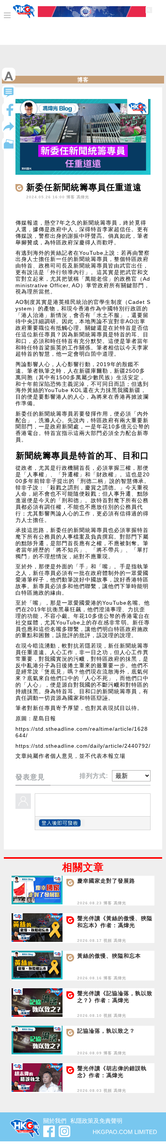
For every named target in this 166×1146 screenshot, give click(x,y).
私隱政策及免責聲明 (96, 1120)
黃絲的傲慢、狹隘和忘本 (109, 956)
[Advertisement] (83, 62)
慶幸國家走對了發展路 (106, 881)
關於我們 (54, 1120)
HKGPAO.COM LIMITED (125, 1132)
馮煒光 (82, 197)
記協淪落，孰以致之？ (106, 1031)
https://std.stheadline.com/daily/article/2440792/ (83, 746)
